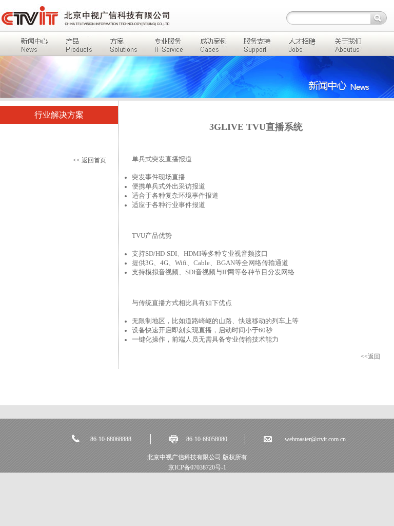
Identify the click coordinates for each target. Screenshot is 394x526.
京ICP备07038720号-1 (197, 467)
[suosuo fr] (377, 18)
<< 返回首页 (89, 160)
